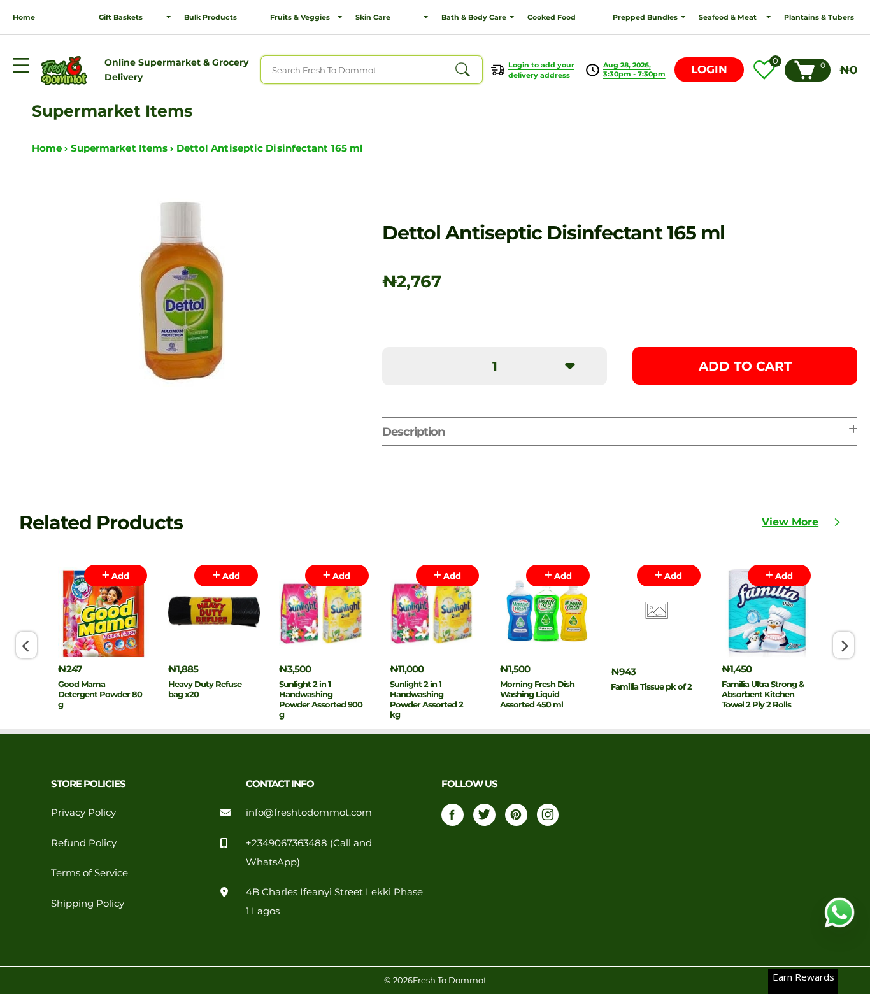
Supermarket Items (112, 110)
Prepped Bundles (645, 17)
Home (24, 17)
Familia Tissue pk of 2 (651, 686)
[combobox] (371, 69)
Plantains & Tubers (819, 17)
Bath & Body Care (473, 17)
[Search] (462, 70)
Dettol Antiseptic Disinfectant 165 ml (270, 148)
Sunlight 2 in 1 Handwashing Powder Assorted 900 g (320, 699)
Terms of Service (89, 873)
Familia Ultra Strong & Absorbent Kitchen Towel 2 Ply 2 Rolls (763, 694)
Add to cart (745, 366)
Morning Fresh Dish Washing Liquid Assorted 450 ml (537, 694)
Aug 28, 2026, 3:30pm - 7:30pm (634, 69)
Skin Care (372, 17)
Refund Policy (84, 843)
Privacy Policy (83, 812)
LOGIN (709, 69)
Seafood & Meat (728, 17)
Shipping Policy (87, 903)
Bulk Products (210, 17)
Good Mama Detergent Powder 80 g (100, 694)
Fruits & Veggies (300, 17)
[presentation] (26, 645)
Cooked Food (551, 17)
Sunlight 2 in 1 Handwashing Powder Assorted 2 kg (426, 699)
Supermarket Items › (123, 148)
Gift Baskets (121, 17)
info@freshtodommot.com (309, 812)
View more (790, 522)
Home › (51, 148)
